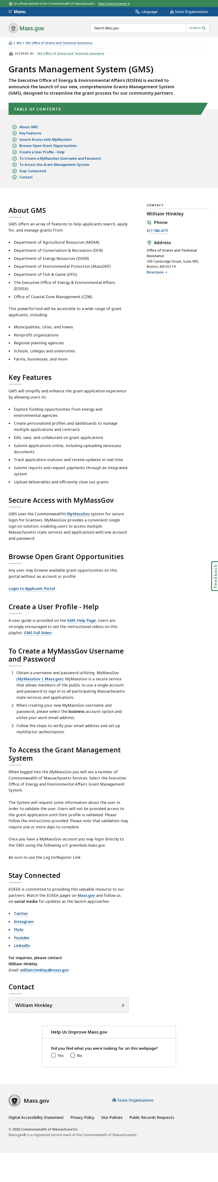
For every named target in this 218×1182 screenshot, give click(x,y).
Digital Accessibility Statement (36, 1117)
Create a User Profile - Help (42, 152)
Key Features (30, 133)
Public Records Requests (151, 1117)
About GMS (28, 127)
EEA (19, 43)
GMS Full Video (38, 632)
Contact (26, 177)
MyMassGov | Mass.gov (40, 678)
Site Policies (112, 1117)
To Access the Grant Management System (54, 164)
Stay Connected (32, 171)
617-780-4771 (157, 231)
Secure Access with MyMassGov (45, 139)
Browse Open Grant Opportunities (48, 145)
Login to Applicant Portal (32, 588)
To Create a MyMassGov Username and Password (60, 158)
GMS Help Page (81, 620)
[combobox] (149, 28)
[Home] (10, 43)
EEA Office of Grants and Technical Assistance (59, 43)
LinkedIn (22, 945)
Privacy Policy (82, 1117)
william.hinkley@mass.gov (44, 970)
